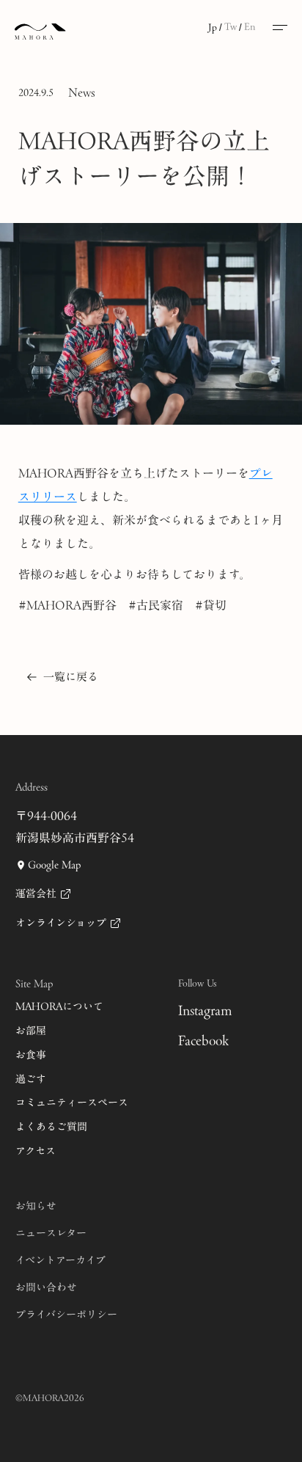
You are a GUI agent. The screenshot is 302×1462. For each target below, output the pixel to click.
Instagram (205, 1010)
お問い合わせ (46, 1287)
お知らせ (35, 1206)
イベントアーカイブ (60, 1260)
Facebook (203, 1040)
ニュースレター (50, 1233)
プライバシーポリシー (66, 1315)
